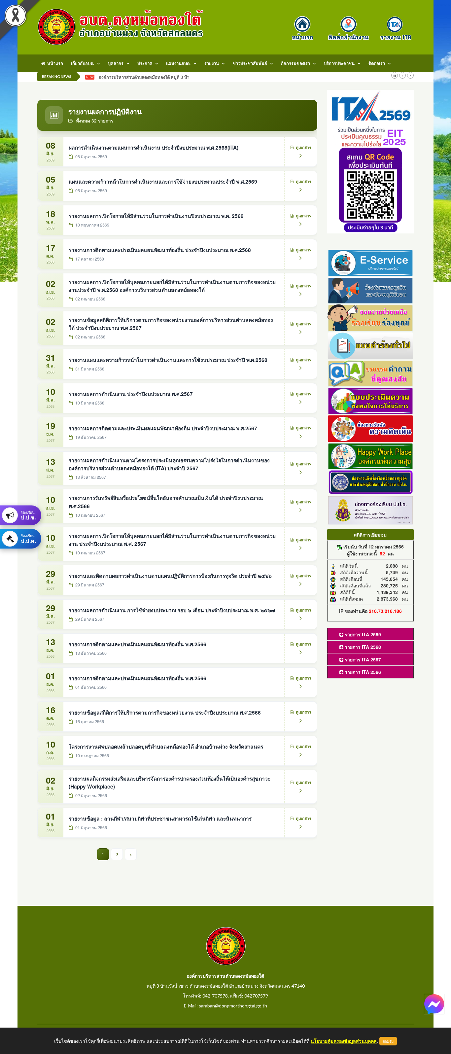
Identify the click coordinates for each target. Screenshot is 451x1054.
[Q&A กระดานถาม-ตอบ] (370, 372)
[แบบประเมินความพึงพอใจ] (370, 400)
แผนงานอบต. (178, 63)
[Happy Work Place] (370, 455)
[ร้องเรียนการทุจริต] (370, 289)
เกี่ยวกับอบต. (82, 63)
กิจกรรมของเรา (295, 63)
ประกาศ (144, 63)
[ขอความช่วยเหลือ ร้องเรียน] (370, 317)
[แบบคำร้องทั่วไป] (370, 344)
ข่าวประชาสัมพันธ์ (250, 63)
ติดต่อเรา (376, 63)
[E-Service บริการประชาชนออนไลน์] (370, 262)
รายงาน (211, 63)
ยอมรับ (388, 1041)
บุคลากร (115, 63)
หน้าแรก (54, 63)
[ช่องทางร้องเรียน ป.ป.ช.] (370, 509)
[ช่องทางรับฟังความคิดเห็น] (370, 427)
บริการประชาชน (339, 63)
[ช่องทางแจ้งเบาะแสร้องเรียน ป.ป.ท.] (370, 481)
